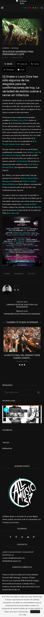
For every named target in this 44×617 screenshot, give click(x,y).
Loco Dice (31, 274)
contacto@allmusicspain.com (13, 558)
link (39, 207)
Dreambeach (18, 274)
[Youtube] (30, 7)
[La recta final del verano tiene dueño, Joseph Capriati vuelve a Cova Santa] (22, 339)
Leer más (22, 614)
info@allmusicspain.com (11, 561)
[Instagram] (27, 7)
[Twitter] (25, 7)
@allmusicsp (7, 448)
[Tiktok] (38, 7)
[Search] (41, 7)
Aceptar (35, 612)
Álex (6, 57)
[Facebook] (10, 537)
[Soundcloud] (33, 7)
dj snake (7, 274)
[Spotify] (35, 7)
